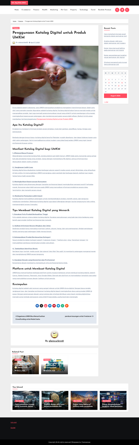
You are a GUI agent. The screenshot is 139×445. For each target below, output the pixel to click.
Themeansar (85, 442)
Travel (93, 10)
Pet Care (64, 10)
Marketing (54, 10)
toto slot (14, 422)
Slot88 (13, 428)
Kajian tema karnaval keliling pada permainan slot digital (83, 406)
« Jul (106, 102)
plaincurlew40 (23, 42)
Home (17, 10)
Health (44, 10)
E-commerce (26, 10)
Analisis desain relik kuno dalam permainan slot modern (54, 406)
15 (122, 83)
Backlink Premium (104, 10)
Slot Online (19, 401)
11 (108, 83)
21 (118, 86)
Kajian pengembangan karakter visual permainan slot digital (112, 406)
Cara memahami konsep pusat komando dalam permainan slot (24, 406)
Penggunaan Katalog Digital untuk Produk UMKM (55, 119)
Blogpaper (75, 442)
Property (73, 10)
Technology (84, 10)
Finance (36, 10)
